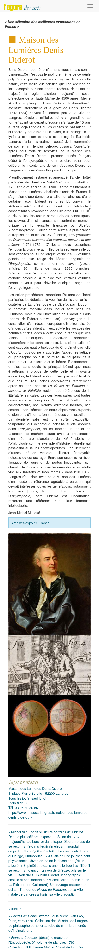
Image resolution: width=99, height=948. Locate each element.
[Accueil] (22, 6)
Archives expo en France (31, 522)
